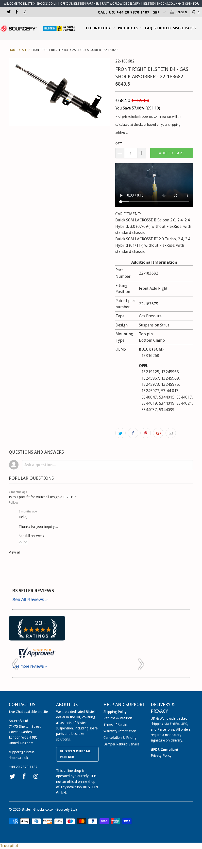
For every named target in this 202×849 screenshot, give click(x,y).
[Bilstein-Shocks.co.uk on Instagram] (24, 12)
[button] (21, 542)
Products (128, 28)
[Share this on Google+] (158, 433)
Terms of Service (115, 725)
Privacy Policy (161, 755)
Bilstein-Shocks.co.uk (37, 809)
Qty (118, 143)
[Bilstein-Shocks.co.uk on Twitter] (8, 12)
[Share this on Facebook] (133, 433)
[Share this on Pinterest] (145, 433)
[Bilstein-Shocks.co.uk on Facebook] (16, 12)
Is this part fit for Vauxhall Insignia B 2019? (42, 497)
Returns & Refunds (117, 718)
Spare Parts (185, 28)
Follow (13, 502)
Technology (98, 28)
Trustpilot (9, 845)
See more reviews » (29, 666)
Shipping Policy (115, 712)
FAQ (148, 28)
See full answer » (32, 536)
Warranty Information (119, 731)
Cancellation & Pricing (119, 738)
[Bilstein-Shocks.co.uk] (37, 28)
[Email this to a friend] (171, 433)
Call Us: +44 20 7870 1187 (123, 12)
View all (14, 552)
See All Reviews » (30, 599)
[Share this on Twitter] (120, 433)
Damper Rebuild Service (121, 744)
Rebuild (162, 28)
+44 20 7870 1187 (23, 767)
